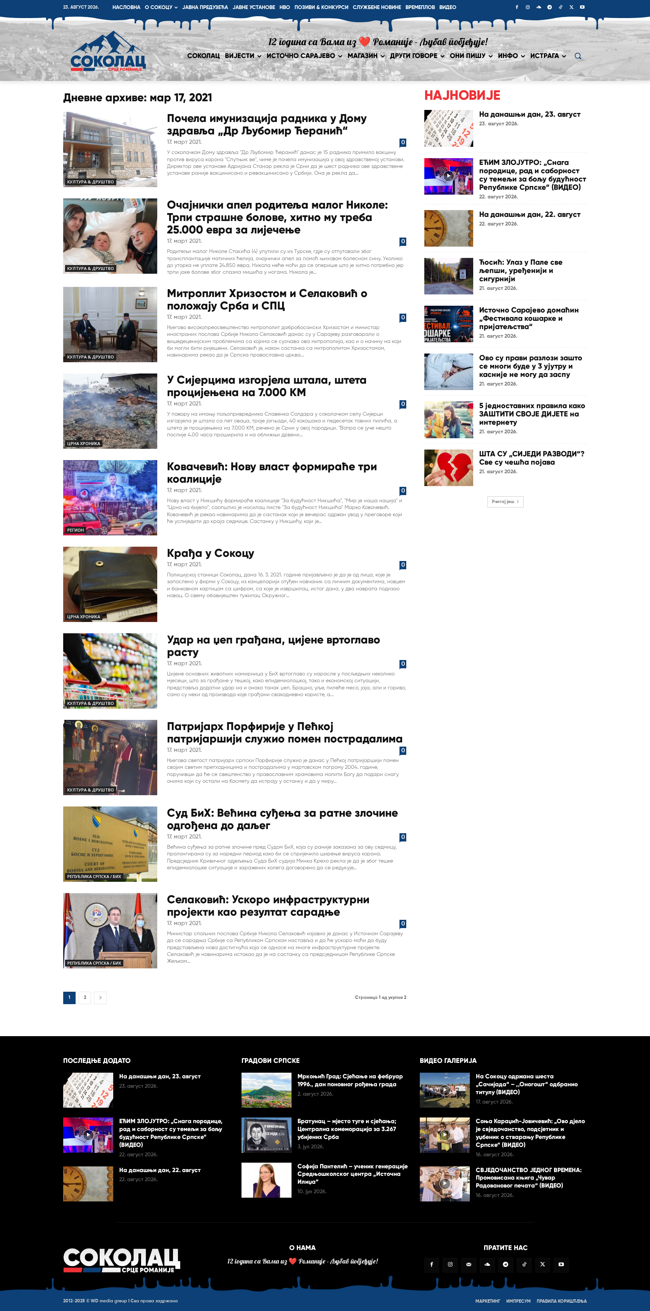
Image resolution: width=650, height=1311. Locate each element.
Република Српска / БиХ (94, 876)
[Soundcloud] (538, 7)
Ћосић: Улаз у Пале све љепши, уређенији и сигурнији (521, 270)
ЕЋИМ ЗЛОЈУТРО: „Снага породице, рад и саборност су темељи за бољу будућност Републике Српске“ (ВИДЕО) (532, 175)
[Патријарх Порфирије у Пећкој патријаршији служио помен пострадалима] (110, 757)
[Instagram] (527, 7)
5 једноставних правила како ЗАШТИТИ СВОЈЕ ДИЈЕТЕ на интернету (532, 414)
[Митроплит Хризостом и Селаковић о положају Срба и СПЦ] (110, 324)
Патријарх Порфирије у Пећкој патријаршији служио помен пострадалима (285, 732)
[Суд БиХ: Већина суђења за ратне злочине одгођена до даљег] (110, 844)
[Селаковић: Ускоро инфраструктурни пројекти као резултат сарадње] (110, 930)
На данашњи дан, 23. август (529, 114)
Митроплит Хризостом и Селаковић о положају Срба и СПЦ (267, 299)
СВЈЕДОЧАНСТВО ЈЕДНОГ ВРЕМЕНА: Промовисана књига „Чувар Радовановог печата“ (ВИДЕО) (529, 1177)
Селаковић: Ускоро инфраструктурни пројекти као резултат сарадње (268, 905)
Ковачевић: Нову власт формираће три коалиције (272, 472)
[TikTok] (560, 7)
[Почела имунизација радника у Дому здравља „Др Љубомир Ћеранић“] (110, 149)
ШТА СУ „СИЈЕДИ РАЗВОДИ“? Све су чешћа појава (532, 457)
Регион (75, 530)
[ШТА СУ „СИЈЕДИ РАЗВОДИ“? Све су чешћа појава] (448, 468)
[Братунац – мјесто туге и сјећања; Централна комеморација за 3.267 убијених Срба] (266, 1134)
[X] (571, 7)
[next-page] (100, 998)
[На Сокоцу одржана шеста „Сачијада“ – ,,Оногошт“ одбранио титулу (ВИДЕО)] (445, 1090)
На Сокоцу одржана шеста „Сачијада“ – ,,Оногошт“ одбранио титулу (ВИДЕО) (527, 1084)
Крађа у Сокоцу (210, 553)
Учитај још (503, 502)
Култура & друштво (90, 181)
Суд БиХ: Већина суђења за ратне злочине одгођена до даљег (282, 819)
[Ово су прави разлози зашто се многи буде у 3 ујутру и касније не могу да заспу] (448, 372)
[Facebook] (516, 7)
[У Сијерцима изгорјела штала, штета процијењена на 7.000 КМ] (110, 411)
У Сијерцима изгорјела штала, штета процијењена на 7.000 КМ (267, 386)
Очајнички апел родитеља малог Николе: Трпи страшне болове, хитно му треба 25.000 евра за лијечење (277, 217)
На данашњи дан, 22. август (529, 214)
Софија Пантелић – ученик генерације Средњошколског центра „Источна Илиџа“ (353, 1174)
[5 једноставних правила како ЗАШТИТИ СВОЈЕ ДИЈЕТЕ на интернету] (448, 419)
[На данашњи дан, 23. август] (448, 128)
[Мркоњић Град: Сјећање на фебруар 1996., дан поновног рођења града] (266, 1090)
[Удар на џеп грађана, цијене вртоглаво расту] (110, 671)
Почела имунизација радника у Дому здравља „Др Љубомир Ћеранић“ (267, 124)
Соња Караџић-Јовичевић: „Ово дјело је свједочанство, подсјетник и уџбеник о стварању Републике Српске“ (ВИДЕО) (530, 1132)
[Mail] (468, 1265)
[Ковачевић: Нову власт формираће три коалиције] (110, 497)
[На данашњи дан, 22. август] (448, 228)
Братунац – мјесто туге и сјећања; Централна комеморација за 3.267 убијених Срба (347, 1128)
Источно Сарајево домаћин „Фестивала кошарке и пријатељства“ (529, 318)
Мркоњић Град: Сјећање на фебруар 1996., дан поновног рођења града (350, 1080)
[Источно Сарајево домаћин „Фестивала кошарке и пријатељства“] (448, 324)
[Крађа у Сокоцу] (110, 584)
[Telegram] (549, 7)
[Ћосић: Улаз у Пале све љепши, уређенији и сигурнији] (448, 276)
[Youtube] (582, 7)
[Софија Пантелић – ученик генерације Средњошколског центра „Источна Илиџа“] (266, 1180)
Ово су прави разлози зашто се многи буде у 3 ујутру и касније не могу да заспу (530, 366)
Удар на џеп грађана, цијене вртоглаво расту (273, 646)
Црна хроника (83, 443)
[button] (578, 56)
